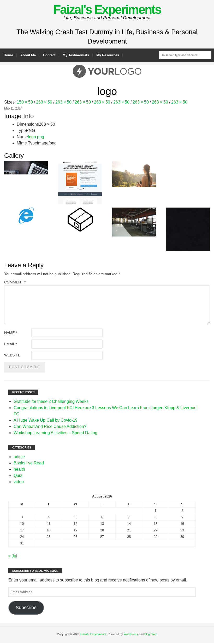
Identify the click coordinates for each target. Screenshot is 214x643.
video (19, 482)
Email (10, 344)
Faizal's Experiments (107, 9)
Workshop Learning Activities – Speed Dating (55, 432)
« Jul (12, 556)
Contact (49, 55)
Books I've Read (29, 463)
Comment (15, 282)
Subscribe (26, 607)
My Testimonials (76, 55)
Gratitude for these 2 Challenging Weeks (51, 401)
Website (12, 355)
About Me (28, 55)
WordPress (131, 634)
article (19, 456)
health (19, 469)
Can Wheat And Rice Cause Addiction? (50, 426)
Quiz (18, 475)
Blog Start (150, 634)
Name (10, 333)
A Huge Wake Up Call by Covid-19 (46, 420)
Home (8, 55)
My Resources (107, 55)
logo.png (36, 137)
